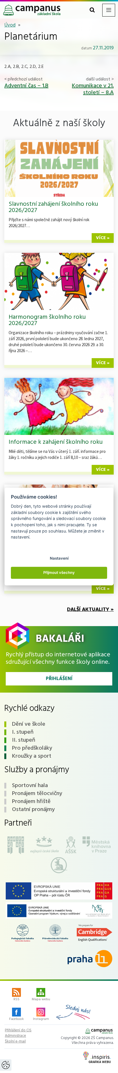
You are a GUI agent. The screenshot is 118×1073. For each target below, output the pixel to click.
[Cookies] (5, 1065)
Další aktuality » (90, 610)
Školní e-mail (15, 1041)
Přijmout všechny (59, 572)
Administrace (15, 1036)
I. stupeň (23, 732)
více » (102, 238)
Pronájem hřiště (31, 801)
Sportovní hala (30, 785)
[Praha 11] (90, 958)
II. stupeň (23, 740)
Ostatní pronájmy (33, 809)
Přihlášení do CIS (18, 1030)
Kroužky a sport (31, 756)
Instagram (41, 1019)
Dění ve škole (28, 724)
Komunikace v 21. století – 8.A (93, 89)
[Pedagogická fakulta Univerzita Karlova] (22, 932)
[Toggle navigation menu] (108, 10)
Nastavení (59, 558)
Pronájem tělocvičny (37, 793)
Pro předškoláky (32, 748)
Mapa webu (41, 999)
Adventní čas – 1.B (26, 85)
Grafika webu (99, 1062)
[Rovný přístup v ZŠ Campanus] (59, 910)
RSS (16, 999)
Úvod (9, 25)
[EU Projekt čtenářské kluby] (59, 890)
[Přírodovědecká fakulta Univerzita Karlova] (55, 932)
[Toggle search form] (92, 10)
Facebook (16, 1019)
